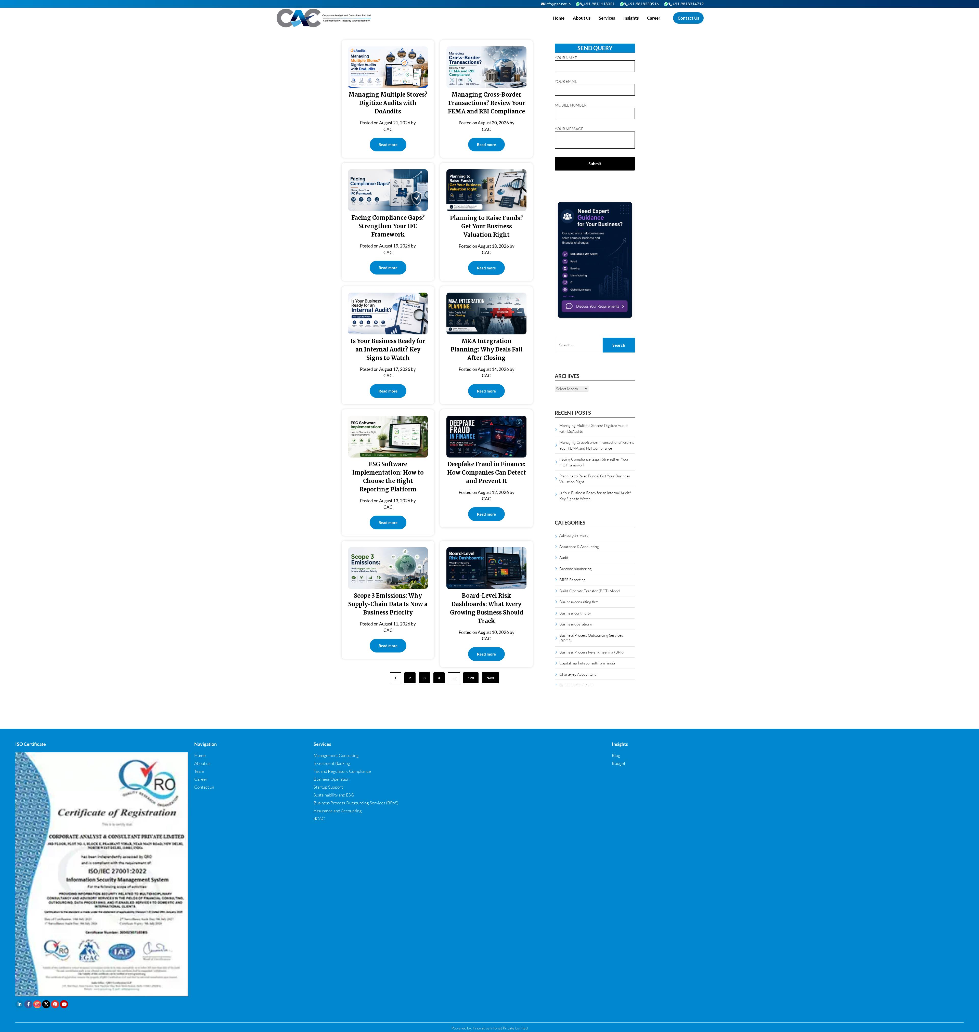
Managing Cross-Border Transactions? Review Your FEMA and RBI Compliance (486, 103)
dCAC (319, 818)
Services (607, 18)
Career (653, 18)
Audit (563, 557)
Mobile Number (570, 105)
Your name (566, 57)
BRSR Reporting (572, 579)
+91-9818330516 (643, 4)
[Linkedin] (19, 1004)
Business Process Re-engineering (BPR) (591, 652)
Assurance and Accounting (338, 810)
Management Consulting (336, 755)
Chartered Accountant (577, 674)
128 (471, 678)
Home (558, 18)
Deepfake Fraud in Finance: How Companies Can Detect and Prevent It (486, 473)
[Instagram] (37, 1004)
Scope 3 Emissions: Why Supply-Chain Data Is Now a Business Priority (388, 604)
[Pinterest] (55, 1004)
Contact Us (688, 18)
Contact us (204, 787)
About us (581, 18)
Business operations (575, 624)
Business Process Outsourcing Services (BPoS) (356, 802)
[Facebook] (28, 1004)
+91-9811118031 (599, 4)
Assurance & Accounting (579, 546)
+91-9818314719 (688, 4)
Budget (618, 763)
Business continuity (575, 613)
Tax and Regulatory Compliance (342, 771)
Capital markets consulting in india (587, 663)
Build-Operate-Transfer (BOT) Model (589, 591)
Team (199, 771)
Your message (569, 128)
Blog (616, 755)
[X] (46, 1004)
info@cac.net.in (558, 4)
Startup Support (328, 787)
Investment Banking (332, 763)
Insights (631, 18)
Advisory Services (573, 535)
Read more (388, 144)
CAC (388, 129)
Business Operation (332, 779)
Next (490, 678)
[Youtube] (64, 1004)
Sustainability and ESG (334, 795)
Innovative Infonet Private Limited (500, 1028)
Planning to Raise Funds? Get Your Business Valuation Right (486, 226)
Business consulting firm (579, 601)
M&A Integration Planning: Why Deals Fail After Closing (486, 349)
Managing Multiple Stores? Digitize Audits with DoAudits (388, 103)
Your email (566, 81)
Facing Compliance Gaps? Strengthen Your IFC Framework (388, 226)
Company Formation (575, 685)
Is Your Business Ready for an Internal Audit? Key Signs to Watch (388, 349)
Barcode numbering (575, 568)
